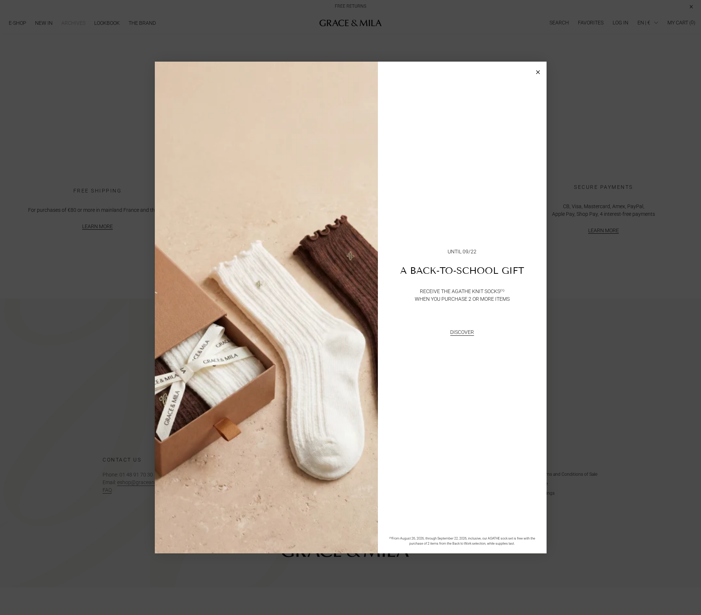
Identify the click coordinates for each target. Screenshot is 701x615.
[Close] (538, 70)
